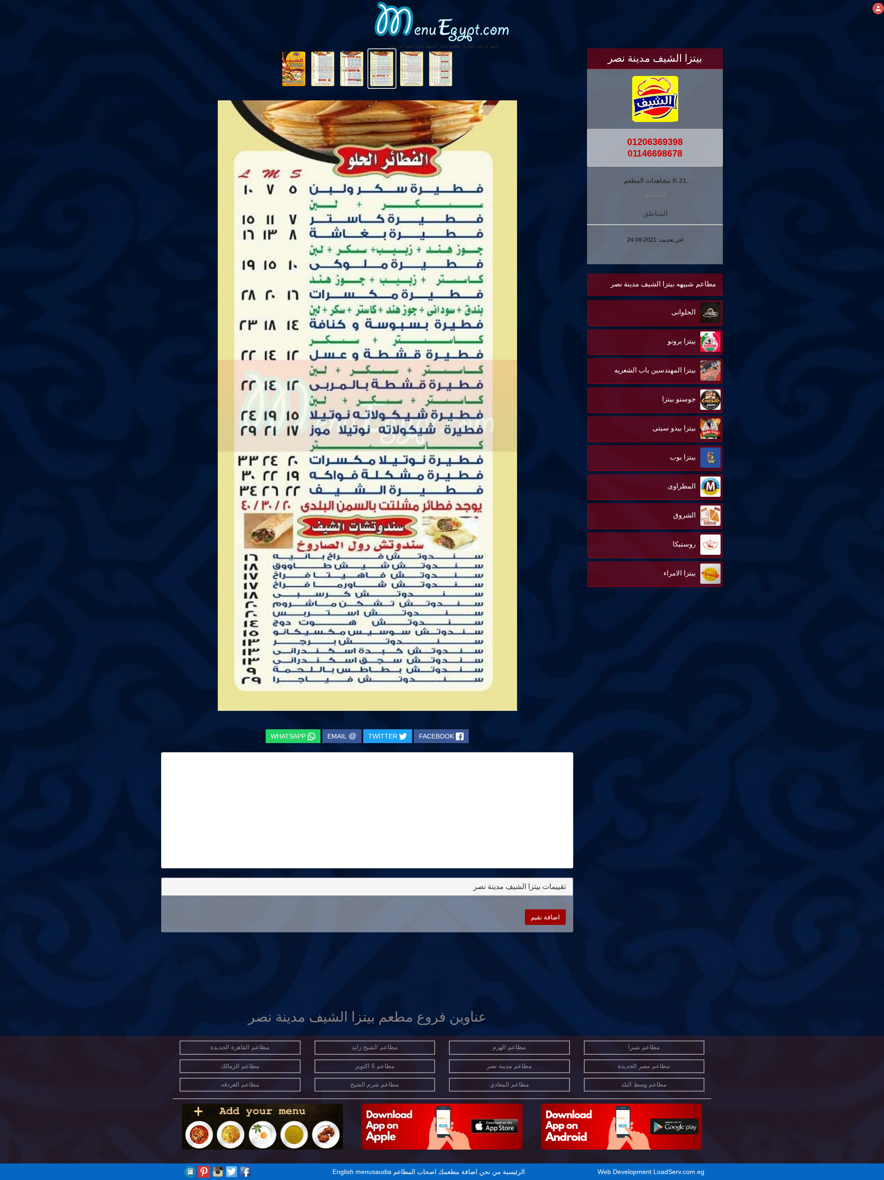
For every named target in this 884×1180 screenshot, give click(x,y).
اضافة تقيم (545, 917)
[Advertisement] (665, 682)
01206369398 (655, 142)
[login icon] (878, 8)
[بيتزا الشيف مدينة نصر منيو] (441, 68)
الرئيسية (514, 1171)
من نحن (490, 1171)
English (343, 1171)
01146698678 (655, 153)
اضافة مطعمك (457, 1171)
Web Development (625, 1171)
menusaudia (373, 1171)
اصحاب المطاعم (414, 1171)
